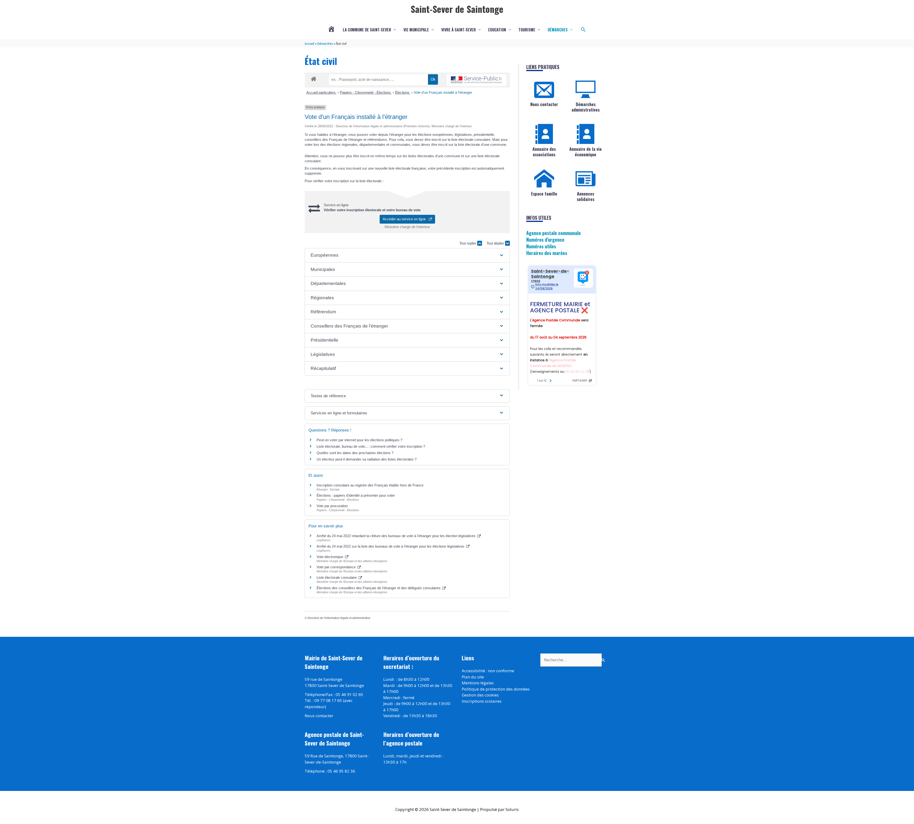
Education (497, 30)
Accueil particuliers (321, 92)
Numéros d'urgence (545, 239)
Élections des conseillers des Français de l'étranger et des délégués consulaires (379, 588)
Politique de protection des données (496, 689)
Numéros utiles (541, 246)
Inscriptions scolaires (482, 701)
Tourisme (526, 30)
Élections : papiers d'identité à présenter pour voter (356, 495)
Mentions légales (478, 683)
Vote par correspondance (337, 567)
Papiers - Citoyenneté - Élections (366, 92)
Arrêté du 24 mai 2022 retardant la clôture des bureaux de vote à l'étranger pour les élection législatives (397, 536)
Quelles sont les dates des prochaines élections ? (355, 453)
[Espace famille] (544, 179)
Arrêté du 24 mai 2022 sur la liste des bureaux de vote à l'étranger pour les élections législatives (391, 546)
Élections (402, 92)
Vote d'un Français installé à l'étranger (443, 92)
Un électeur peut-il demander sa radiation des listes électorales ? (367, 459)
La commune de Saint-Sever (367, 30)
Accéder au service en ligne (406, 219)
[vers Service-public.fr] (476, 80)
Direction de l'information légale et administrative (339, 618)
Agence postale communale (553, 232)
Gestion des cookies (480, 695)
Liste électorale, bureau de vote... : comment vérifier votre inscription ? (371, 446)
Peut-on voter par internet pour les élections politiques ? (359, 440)
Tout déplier (496, 243)
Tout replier (468, 243)
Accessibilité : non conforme (488, 670)
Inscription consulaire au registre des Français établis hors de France (370, 485)
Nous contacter (544, 104)
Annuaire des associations (544, 151)
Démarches (558, 30)
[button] (583, 30)
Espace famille (544, 194)
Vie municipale (416, 30)
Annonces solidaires (585, 196)
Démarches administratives (585, 107)
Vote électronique (330, 557)
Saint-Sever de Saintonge (457, 8)
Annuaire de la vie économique (585, 151)
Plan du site (473, 677)
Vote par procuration (332, 506)
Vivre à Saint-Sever (458, 30)
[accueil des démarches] (313, 78)
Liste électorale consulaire (337, 577)
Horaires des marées (546, 252)
